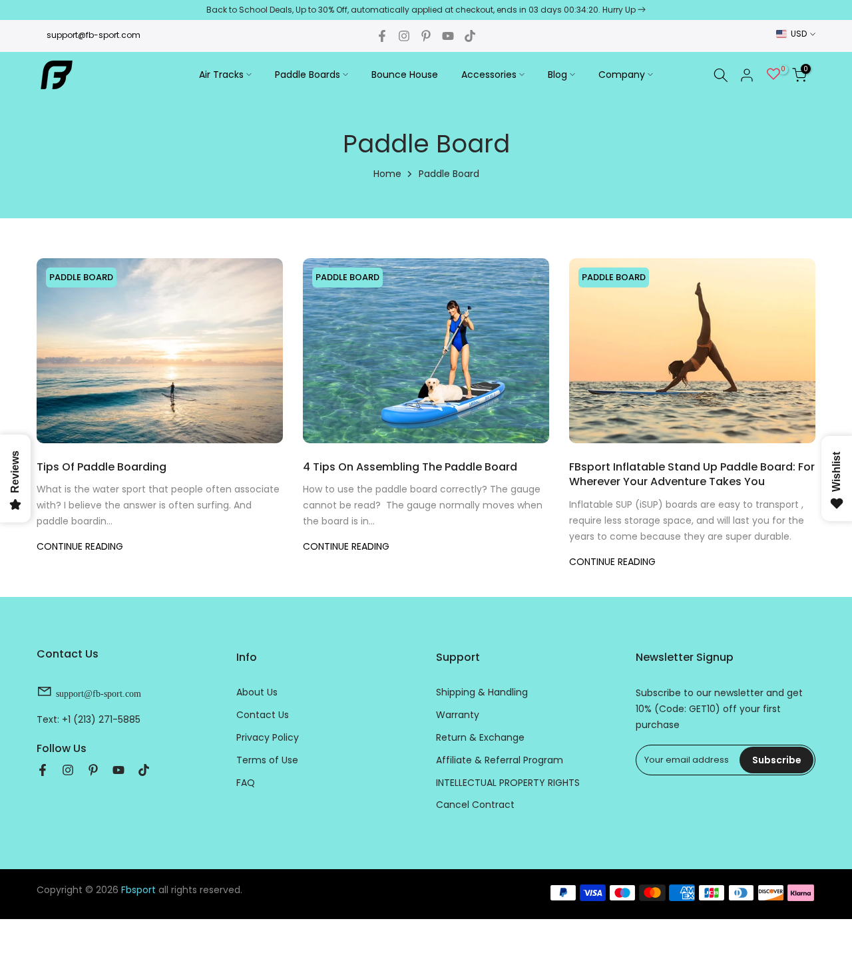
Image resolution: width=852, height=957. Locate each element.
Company (621, 74)
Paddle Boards (307, 74)
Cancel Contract (475, 804)
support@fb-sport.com (93, 35)
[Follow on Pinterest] (426, 36)
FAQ (245, 782)
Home (387, 173)
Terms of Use (267, 759)
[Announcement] (426, 10)
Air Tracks (221, 74)
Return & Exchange (480, 736)
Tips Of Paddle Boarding (101, 467)
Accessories (489, 74)
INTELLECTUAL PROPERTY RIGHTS (508, 782)
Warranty (457, 714)
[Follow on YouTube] (448, 36)
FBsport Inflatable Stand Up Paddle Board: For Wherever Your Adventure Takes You (692, 474)
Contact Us (262, 714)
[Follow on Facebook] (382, 36)
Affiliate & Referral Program (499, 759)
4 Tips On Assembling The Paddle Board (410, 467)
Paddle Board (81, 277)
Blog (557, 74)
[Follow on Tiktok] (470, 36)
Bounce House (404, 74)
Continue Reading (80, 546)
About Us (257, 692)
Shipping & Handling (482, 692)
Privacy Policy (267, 736)
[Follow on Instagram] (404, 36)
